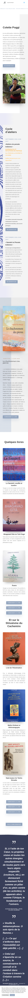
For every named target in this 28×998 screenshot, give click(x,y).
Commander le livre (10, 416)
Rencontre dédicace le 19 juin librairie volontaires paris (15, 8)
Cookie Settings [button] (5, 995)
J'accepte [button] (12, 995)
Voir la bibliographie (14, 824)
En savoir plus (9, 65)
